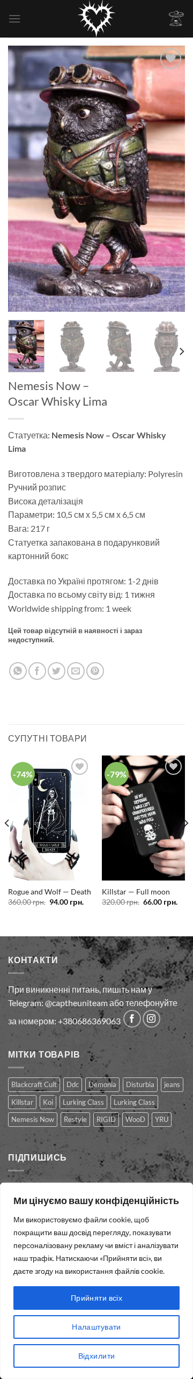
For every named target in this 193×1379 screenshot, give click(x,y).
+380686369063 (89, 1021)
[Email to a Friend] (76, 671)
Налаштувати (96, 1326)
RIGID (106, 1119)
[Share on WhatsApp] (18, 671)
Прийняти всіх (96, 1297)
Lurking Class (83, 1102)
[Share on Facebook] (37, 671)
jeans (172, 1084)
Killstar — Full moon (136, 891)
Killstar (22, 1102)
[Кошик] (176, 18)
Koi (48, 1102)
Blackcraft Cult (34, 1084)
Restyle (75, 1119)
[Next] (167, 178)
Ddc (72, 1084)
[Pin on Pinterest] (95, 671)
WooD (135, 1119)
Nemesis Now (32, 1119)
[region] (96, 1281)
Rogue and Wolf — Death (49, 891)
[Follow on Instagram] (151, 1019)
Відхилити (96, 1355)
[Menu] (14, 18)
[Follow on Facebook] (132, 1019)
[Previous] (25, 178)
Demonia (102, 1084)
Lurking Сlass (134, 1102)
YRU (161, 1119)
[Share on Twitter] (56, 671)
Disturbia (140, 1084)
